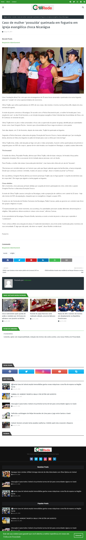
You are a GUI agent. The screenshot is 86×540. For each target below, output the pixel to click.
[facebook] (70, 2)
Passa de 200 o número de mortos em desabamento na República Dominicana (70, 316)
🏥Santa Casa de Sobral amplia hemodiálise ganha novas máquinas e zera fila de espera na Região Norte (46, 385)
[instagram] (77, 2)
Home (2, 2)
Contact (14, 2)
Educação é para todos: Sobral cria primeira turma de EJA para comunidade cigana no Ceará (43, 404)
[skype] (84, 2)
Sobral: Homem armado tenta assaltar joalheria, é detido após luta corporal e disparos (42, 423)
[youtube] (59, 371)
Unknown (27, 280)
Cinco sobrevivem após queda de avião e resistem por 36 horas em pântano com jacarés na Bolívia (14, 316)
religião (12, 253)
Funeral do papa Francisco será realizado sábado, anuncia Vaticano (42, 315)
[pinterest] (81, 2)
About (8, 2)
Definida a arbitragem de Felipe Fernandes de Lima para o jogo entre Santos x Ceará (40, 413)
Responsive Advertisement (11, 43)
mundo (14, 17)
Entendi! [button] (79, 535)
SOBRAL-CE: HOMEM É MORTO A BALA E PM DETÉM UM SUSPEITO (33, 394)
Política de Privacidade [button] (12, 537)
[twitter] (74, 2)
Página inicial (7, 17)
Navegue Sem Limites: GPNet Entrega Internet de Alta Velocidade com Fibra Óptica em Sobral (44, 472)
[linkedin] (54, 459)
